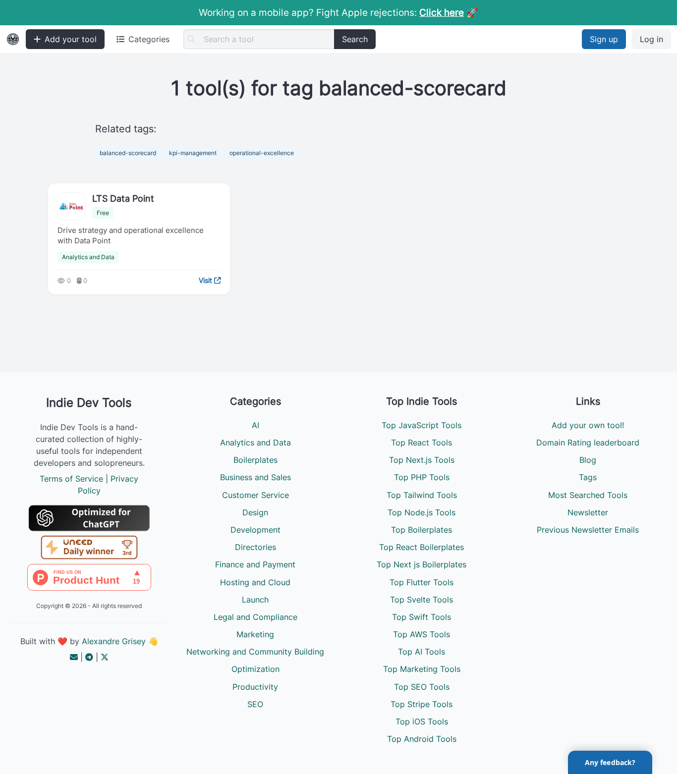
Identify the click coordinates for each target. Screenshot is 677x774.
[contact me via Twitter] (105, 657)
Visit (206, 280)
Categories (148, 39)
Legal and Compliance (255, 617)
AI (255, 425)
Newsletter (587, 512)
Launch (255, 600)
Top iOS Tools (421, 721)
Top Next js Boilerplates (421, 564)
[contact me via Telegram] (89, 657)
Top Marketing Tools (421, 669)
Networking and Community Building (255, 652)
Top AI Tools (421, 652)
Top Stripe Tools (421, 704)
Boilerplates (255, 460)
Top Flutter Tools (421, 582)
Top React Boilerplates (421, 547)
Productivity (255, 687)
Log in (651, 39)
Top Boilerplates (421, 530)
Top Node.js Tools (421, 512)
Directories (255, 547)
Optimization (255, 669)
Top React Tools (421, 442)
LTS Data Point (123, 198)
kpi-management (193, 153)
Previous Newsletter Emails (588, 530)
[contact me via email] (74, 657)
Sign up (604, 39)
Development (255, 530)
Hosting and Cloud (255, 582)
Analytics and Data (88, 257)
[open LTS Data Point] (71, 206)
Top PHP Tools (422, 477)
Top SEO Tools (422, 687)
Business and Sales (255, 477)
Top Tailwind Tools (422, 495)
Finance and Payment (255, 564)
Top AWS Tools (421, 634)
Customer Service (255, 495)
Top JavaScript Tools (421, 425)
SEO (255, 704)
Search (355, 39)
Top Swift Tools (421, 617)
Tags (588, 477)
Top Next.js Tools (421, 460)
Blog (587, 460)
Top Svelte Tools (421, 600)
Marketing (255, 634)
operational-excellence (261, 153)
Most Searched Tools (587, 495)
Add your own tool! (588, 425)
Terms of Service (71, 479)
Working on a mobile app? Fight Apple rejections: (331, 12)
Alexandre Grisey (114, 641)
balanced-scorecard (128, 153)
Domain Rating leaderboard (587, 442)
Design (255, 512)
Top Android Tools (421, 739)
